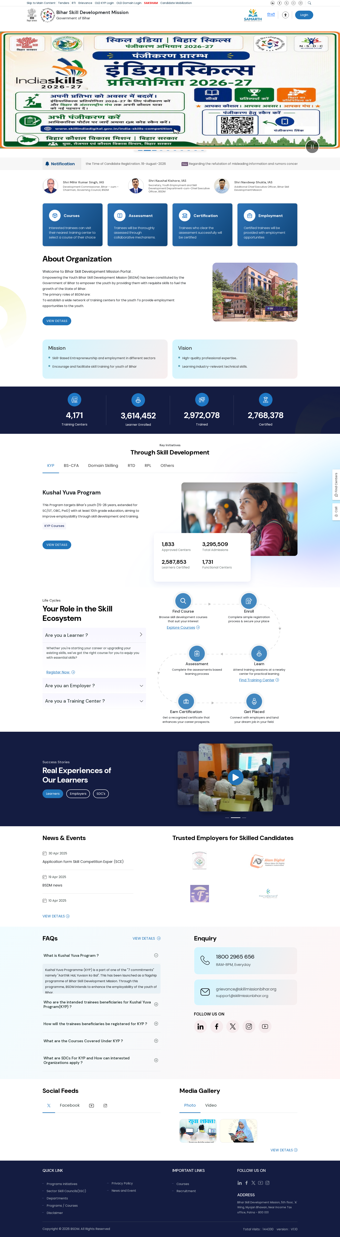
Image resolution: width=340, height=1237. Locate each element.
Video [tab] (211, 1105)
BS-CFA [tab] (71, 465)
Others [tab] (167, 465)
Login (304, 15)
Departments (57, 1198)
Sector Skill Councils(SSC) (66, 1191)
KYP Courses (54, 526)
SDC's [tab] (101, 793)
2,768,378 (266, 415)
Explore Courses (181, 627)
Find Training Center (256, 680)
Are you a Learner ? (66, 635)
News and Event (124, 1190)
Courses (182, 1184)
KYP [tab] (50, 465)
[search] (309, 3)
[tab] (48, 1106)
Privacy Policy (122, 1183)
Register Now (58, 672)
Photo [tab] (190, 1105)
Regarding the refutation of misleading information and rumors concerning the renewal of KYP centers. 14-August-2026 (104, 163)
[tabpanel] (170, 519)
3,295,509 (215, 544)
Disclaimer (55, 1213)
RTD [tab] (131, 465)
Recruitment (186, 1191)
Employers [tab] (78, 793)
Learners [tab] (53, 793)
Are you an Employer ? (70, 685)
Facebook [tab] (70, 1105)
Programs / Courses (62, 1205)
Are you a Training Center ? (75, 701)
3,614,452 (138, 415)
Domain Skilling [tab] (103, 465)
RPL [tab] (148, 465)
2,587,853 (174, 562)
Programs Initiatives (62, 1184)
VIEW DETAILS (56, 544)
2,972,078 (202, 415)
